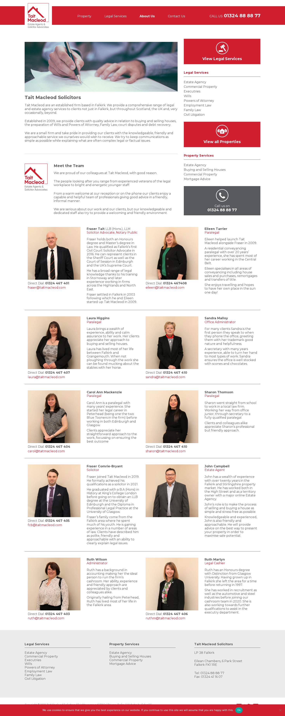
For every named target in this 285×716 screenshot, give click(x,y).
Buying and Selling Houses (204, 170)
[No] (280, 710)
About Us (147, 16)
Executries (192, 91)
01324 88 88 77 (242, 15)
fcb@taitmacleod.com (45, 525)
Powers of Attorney (199, 101)
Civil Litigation (194, 114)
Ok (239, 710)
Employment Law (197, 105)
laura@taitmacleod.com (46, 377)
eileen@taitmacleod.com (165, 287)
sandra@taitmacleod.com (165, 377)
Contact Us (176, 16)
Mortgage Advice (197, 179)
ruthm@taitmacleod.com (165, 618)
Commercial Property (200, 87)
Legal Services (115, 16)
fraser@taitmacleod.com (47, 287)
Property (84, 16)
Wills (187, 96)
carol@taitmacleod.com (46, 451)
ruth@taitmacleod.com (46, 618)
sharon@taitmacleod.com (166, 451)
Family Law (192, 110)
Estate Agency (195, 82)
